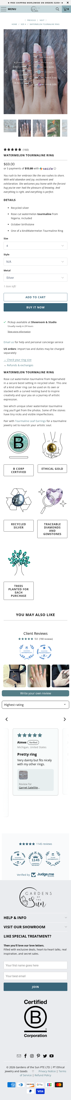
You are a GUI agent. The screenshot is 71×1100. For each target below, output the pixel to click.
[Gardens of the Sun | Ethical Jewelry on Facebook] (25, 1056)
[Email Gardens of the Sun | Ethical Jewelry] (19, 1056)
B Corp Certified (18, 470)
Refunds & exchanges (20, 365)
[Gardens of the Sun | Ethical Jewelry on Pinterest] (38, 1056)
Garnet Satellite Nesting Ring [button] (28, 787)
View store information (19, 331)
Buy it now (35, 307)
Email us (9, 342)
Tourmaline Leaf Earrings (30, 421)
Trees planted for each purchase (18, 591)
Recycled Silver (18, 525)
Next (42, 20)
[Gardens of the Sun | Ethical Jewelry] (35, 9)
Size (6, 238)
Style (6, 254)
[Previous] (6, 71)
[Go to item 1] (14, 676)
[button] (30, 168)
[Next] (65, 71)
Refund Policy (43, 1075)
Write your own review (35, 693)
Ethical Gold (52, 468)
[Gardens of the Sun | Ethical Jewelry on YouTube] (51, 1056)
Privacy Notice (47, 1071)
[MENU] (2, 9)
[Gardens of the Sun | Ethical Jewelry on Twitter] (45, 1056)
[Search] (57, 9)
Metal (7, 270)
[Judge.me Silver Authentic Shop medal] (35, 858)
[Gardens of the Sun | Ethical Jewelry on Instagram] (32, 1056)
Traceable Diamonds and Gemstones (52, 529)
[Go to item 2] (38, 676)
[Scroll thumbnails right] (65, 676)
